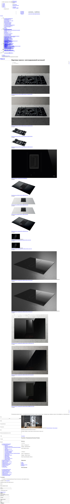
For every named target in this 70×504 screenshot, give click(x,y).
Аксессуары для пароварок (8, 44)
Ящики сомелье (7, 459)
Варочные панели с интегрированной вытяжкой (12, 30)
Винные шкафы (6, 21)
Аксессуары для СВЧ (7, 45)
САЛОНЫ (22, 12)
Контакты (22, 465)
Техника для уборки (5, 471)
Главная (3, 3)
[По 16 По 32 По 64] (14, 62)
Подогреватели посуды (8, 458)
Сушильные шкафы (7, 26)
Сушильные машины (7, 24)
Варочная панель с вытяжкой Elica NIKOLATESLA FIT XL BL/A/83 (22, 374)
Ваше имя (2, 495)
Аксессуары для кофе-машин (9, 43)
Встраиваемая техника (6, 444)
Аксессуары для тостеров (8, 38)
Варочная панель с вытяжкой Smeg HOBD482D (19, 178)
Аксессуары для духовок (8, 42)
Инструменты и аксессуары (8, 48)
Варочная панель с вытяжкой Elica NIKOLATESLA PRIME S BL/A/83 (22, 406)
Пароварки (6, 32)
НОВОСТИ (22, 13)
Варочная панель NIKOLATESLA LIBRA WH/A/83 (19, 204)
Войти (14, 5)
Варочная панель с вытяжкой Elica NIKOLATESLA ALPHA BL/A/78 (22, 343)
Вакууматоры (6, 456)
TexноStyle (8, 480)
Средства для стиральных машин (9, 36)
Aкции (3, 6)
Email (1, 487)
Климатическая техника (6, 464)
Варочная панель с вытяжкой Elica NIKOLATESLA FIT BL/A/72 (21, 311)
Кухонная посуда (5, 462)
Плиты (5, 27)
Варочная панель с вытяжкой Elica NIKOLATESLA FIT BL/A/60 (21, 280)
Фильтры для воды (5, 465)
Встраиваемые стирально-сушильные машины (11, 36)
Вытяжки (5, 28)
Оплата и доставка (24, 464)
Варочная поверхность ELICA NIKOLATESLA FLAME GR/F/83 (21, 136)
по (0, 501)
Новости (3, 5)
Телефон (1, 497)
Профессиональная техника (6, 463)
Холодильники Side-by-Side (8, 20)
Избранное (15, 1)
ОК (20, 418)
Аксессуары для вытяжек (8, 41)
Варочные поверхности (8, 29)
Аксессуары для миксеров (8, 39)
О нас (22, 462)
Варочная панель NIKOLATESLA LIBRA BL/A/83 (19, 195)
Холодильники (6, 19)
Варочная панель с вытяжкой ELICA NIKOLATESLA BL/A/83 (21, 248)
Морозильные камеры (7, 22)
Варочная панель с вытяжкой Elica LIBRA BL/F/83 (19, 231)
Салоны (3, 4)
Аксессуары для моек (7, 49)
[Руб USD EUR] (14, 2)
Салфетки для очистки (8, 37)
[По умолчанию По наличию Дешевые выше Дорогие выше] (16, 63)
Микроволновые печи (7, 31)
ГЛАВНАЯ (22, 11)
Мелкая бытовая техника (6, 460)
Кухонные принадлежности (8, 47)
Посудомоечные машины (8, 25)
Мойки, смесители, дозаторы (7, 461)
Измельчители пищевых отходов (9, 50)
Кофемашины (6, 455)
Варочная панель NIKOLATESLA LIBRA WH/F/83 (19, 214)
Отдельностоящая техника (6, 443)
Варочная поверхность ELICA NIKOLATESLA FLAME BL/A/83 (22, 125)
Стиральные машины (7, 23)
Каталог (1, 15)
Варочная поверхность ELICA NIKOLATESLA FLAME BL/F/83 (21, 94)
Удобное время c (3, 499)
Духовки (6, 448)
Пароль (1, 488)
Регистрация (17, 5)
